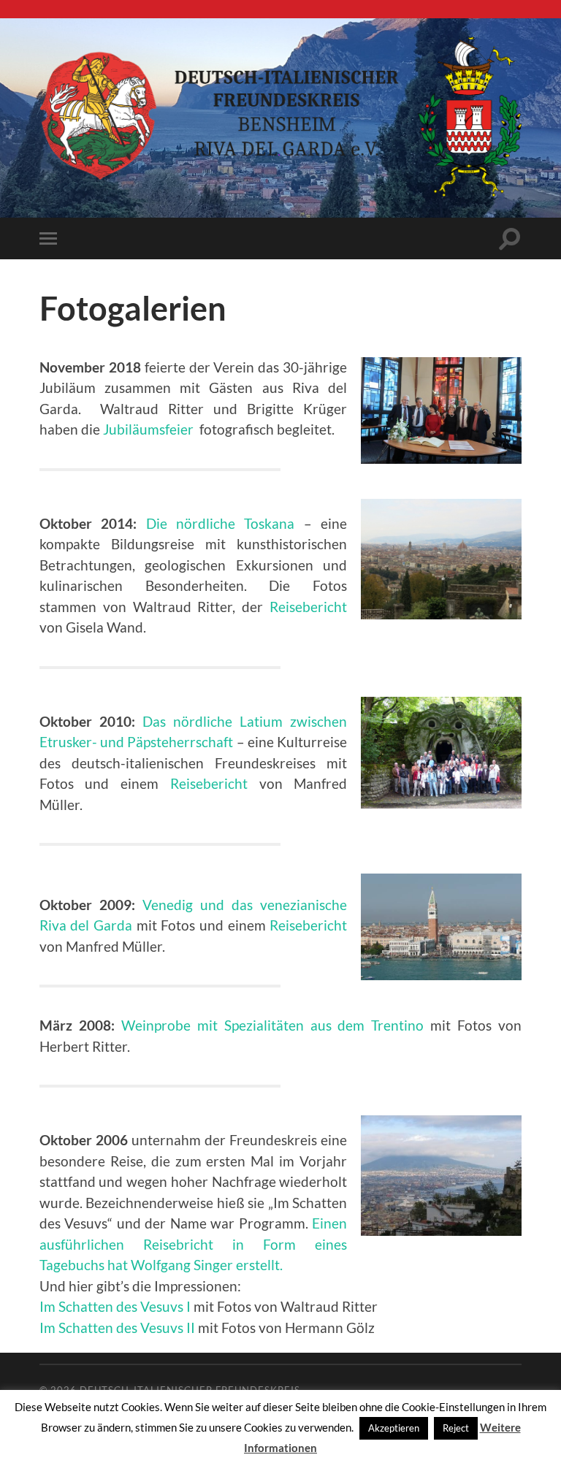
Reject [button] (456, 1428)
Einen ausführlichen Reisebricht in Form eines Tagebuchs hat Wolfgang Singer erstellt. (193, 1244)
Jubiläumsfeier (148, 429)
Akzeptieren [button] (393, 1428)
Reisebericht (308, 606)
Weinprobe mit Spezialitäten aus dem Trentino (272, 1025)
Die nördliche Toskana (220, 523)
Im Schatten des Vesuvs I (115, 1306)
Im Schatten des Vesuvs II (117, 1327)
